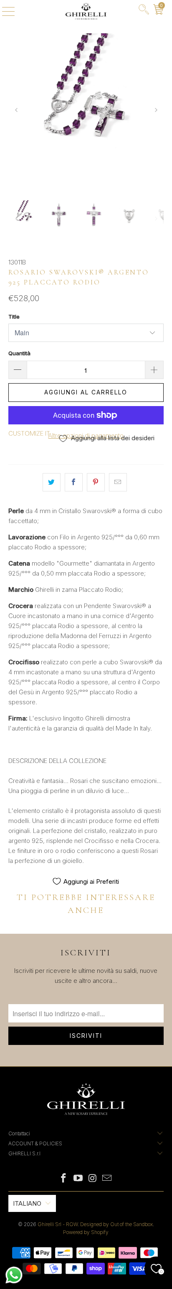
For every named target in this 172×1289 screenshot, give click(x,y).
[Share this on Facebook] (74, 482)
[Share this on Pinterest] (96, 482)
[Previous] (16, 110)
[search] (144, 11)
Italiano (27, 1203)
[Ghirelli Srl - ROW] (86, 11)
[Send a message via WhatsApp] (14, 1275)
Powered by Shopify (86, 1232)
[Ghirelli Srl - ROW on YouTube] (78, 1179)
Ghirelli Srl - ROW (58, 1224)
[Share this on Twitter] (52, 482)
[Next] (155, 110)
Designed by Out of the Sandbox (116, 1224)
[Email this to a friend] (118, 482)
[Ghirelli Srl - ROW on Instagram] (92, 1179)
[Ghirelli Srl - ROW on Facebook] (64, 1179)
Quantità (19, 353)
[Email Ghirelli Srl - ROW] (107, 1179)
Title (14, 316)
